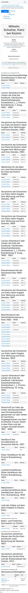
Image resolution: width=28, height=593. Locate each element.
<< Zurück (5, 11)
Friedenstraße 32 (7, 45)
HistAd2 (4, 2)
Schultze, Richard (6, 566)
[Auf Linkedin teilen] (7, 16)
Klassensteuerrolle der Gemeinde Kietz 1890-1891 (12, 63)
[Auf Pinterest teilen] (12, 14)
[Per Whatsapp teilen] (7, 18)
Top (1, 592)
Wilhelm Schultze (6, 528)
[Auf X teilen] (9, 12)
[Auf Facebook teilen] (12, 11)
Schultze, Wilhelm (6, 85)
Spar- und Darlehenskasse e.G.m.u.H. (5, 580)
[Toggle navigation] (25, 2)
